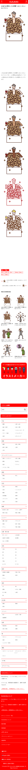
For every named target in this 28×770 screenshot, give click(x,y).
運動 (3, 647)
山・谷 (4, 564)
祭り (4, 614)
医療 (3, 441)
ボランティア (18, 436)
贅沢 (7, 274)
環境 (16, 486)
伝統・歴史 (5, 628)
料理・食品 (5, 512)
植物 (4, 603)
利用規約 (3, 728)
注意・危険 (17, 458)
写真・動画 (17, 526)
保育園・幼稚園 (6, 572)
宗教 (16, 498)
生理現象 (4, 495)
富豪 (17, 272)
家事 (16, 495)
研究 (16, 575)
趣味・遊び (5, 520)
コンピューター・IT (19, 430)
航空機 (16, 538)
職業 (4, 424)
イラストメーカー (5, 744)
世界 (3, 622)
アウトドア (17, 520)
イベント (4, 611)
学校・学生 (17, 572)
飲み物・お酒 (5, 509)
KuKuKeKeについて (6, 719)
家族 (4, 475)
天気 (4, 549)
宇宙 (4, 561)
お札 (3, 274)
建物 (4, 589)
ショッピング (18, 489)
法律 (4, 436)
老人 (4, 270)
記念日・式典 (18, 614)
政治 (4, 430)
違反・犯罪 (5, 427)
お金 (8, 270)
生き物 (3, 600)
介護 (16, 447)
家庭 (3, 472)
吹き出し (17, 461)
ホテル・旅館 (18, 589)
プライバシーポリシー (6, 736)
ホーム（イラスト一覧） (7, 715)
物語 (16, 625)
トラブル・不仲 (6, 467)
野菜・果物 (17, 512)
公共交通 (17, 535)
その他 (3, 660)
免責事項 (3, 740)
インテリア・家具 (6, 642)
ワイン (13, 272)
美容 (16, 492)
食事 (3, 506)
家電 (16, 639)
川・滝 (16, 564)
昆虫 (4, 606)
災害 (4, 501)
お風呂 (8, 272)
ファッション (18, 636)
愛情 (4, 461)
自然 (3, 546)
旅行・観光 (17, 523)
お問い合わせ (4, 732)
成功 (4, 486)
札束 (22, 272)
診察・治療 (5, 447)
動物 (16, 603)
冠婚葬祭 (4, 617)
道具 (4, 639)
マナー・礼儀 (5, 433)
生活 (3, 483)
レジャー (4, 517)
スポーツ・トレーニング (8, 651)
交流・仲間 (17, 427)
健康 (4, 444)
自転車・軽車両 (6, 538)
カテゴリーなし (6, 665)
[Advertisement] (14, 58)
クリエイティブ (18, 433)
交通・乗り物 (5, 531)
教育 (3, 569)
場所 (3, 583)
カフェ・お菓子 (18, 509)
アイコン (17, 464)
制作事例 (3, 723)
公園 (16, 592)
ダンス (4, 655)
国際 (16, 628)
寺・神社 (4, 592)
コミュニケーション (7, 455)
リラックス (5, 498)
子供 (4, 478)
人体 (4, 450)
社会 (3, 421)
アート (4, 578)
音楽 (4, 523)
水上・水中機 (5, 541)
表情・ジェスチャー (7, 458)
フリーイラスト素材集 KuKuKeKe (17, 766)
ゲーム (4, 526)
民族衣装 (4, 625)
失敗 (16, 501)
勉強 (4, 575)
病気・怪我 (17, 444)
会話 (4, 464)
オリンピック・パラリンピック (20, 651)
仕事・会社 (17, 424)
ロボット (4, 636)
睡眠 (4, 492)
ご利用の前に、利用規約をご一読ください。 (13, 688)
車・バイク (5, 535)
